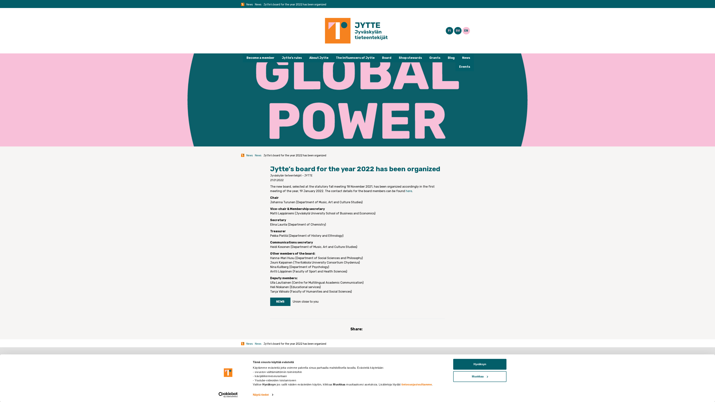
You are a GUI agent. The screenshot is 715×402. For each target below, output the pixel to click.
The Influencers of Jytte (355, 58)
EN (466, 30)
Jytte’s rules (292, 58)
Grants (434, 58)
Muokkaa (478, 376)
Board (386, 58)
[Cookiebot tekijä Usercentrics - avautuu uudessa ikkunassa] (228, 395)
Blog (451, 58)
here (409, 191)
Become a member (260, 58)
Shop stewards (410, 58)
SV (458, 30)
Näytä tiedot (261, 394)
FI (449, 30)
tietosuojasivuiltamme (416, 384)
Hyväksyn (480, 364)
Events (464, 66)
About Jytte (318, 58)
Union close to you (306, 301)
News (249, 4)
